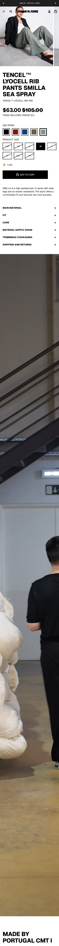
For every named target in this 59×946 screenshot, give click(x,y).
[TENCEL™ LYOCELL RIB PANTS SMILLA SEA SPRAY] (43, 132)
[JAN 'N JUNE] (29, 11)
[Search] (10, 11)
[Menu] (4, 11)
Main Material (12, 207)
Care (6, 222)
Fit (4, 215)
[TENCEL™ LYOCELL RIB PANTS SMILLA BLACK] (6, 132)
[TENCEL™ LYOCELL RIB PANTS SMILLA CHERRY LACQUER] (15, 132)
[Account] (49, 11)
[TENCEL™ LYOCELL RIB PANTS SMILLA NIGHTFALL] (24, 132)
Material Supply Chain (17, 229)
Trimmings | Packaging (17, 237)
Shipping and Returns (17, 244)
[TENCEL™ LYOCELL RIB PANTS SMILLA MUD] (34, 132)
